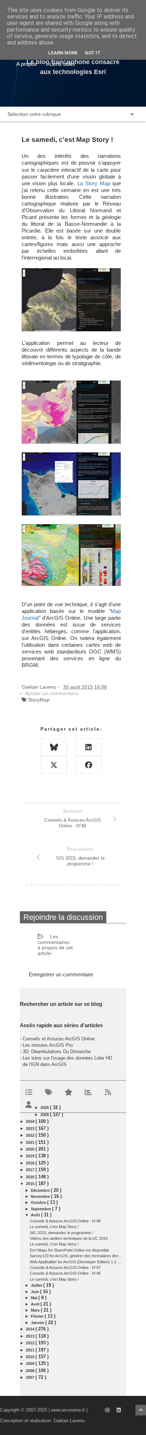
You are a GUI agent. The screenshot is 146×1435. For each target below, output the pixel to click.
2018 (30, 1163)
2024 (30, 1121)
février (38, 1316)
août (36, 1215)
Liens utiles (62, 64)
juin (35, 1292)
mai (34, 1298)
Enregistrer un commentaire (61, 974)
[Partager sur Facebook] (88, 765)
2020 (30, 1149)
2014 (30, 1329)
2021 (30, 1142)
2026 (45, 1107)
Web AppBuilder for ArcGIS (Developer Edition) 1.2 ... (75, 1262)
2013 (30, 1336)
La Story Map (93, 183)
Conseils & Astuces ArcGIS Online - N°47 (65, 1267)
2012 (30, 1343)
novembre (41, 1196)
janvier (38, 1323)
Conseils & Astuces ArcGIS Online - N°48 (65, 1221)
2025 (45, 1115)
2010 (30, 1357)
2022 (30, 1135)
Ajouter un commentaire (52, 693)
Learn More (63, 52)
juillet (37, 1285)
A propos (26, 64)
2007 (30, 1377)
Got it (93, 52)
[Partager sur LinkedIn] (88, 747)
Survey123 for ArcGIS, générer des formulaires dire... (76, 1256)
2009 (30, 1363)
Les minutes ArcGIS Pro (48, 1045)
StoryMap (39, 700)
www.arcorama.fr (68, 1410)
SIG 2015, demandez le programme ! (61, 1233)
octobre (39, 1202)
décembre (41, 1190)
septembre (41, 1209)
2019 (30, 1156)
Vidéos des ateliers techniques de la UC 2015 (69, 1238)
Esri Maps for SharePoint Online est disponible (69, 1250)
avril (35, 1304)
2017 (30, 1170)
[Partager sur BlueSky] (54, 747)
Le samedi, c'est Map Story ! (54, 1227)
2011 (30, 1350)
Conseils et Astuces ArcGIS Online (59, 1038)
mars (36, 1310)
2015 (30, 1183)
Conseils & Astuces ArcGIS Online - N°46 (65, 1273)
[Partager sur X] (54, 765)
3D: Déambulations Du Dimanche (57, 1051)
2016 (30, 1177)
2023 (30, 1128)
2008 (30, 1371)
